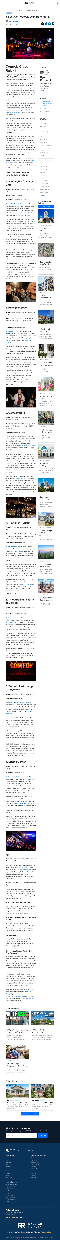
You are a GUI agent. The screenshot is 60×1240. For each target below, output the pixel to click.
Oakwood (33, 1175)
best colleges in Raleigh (27, 445)
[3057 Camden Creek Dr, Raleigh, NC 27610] (17, 1090)
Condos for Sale (9, 1188)
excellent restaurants (27, 584)
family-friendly (12, 463)
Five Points (33, 1166)
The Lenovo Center (12, 777)
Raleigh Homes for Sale (11, 1184)
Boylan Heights (34, 1160)
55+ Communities (10, 1195)
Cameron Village (35, 1162)
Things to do (43, 142)
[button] (2, 2)
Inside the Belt (34, 1168)
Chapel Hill (8, 1162)
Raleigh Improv (11, 331)
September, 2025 (44, 189)
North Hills (33, 1173)
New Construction (10, 1190)
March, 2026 (43, 178)
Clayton (7, 1164)
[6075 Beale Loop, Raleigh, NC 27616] (42, 1090)
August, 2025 (43, 192)
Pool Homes (9, 1204)
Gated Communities (11, 1199)
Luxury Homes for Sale (11, 1193)
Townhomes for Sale (10, 1186)
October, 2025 (43, 186)
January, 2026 (43, 180)
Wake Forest (9, 1177)
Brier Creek (33, 1157)
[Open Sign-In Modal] (57, 2)
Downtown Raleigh (27, 213)
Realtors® (42, 129)
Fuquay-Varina (9, 1168)
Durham (8, 1166)
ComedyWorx (10, 436)
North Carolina (44, 148)
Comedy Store (26, 869)
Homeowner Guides (45, 134)
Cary (7, 1160)
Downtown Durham (12, 622)
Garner (7, 1171)
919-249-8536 (19, 1217)
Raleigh (7, 1175)
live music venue (16, 551)
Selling (42, 126)
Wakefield (33, 1177)
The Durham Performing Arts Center (17, 702)
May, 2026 (42, 172)
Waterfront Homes (10, 1197)
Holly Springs (9, 1173)
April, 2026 (42, 175)
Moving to (42, 139)
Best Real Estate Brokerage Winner (26, 1232)
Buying (42, 123)
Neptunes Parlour (11, 546)
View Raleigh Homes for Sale (30, 1114)
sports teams (30, 779)
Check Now (43, 1135)
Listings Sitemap (42, 1237)
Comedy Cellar (23, 867)
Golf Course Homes (10, 1201)
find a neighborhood (17, 996)
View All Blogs (46, 206)
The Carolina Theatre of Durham (16, 618)
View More (42, 90)
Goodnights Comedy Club (14, 204)
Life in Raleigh (43, 132)
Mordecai (33, 1171)
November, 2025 (44, 183)
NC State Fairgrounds (18, 803)
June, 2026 (43, 169)
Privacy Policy (50, 1237)
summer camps (18, 478)
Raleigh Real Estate (45, 145)
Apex (7, 1157)
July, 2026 (42, 166)
